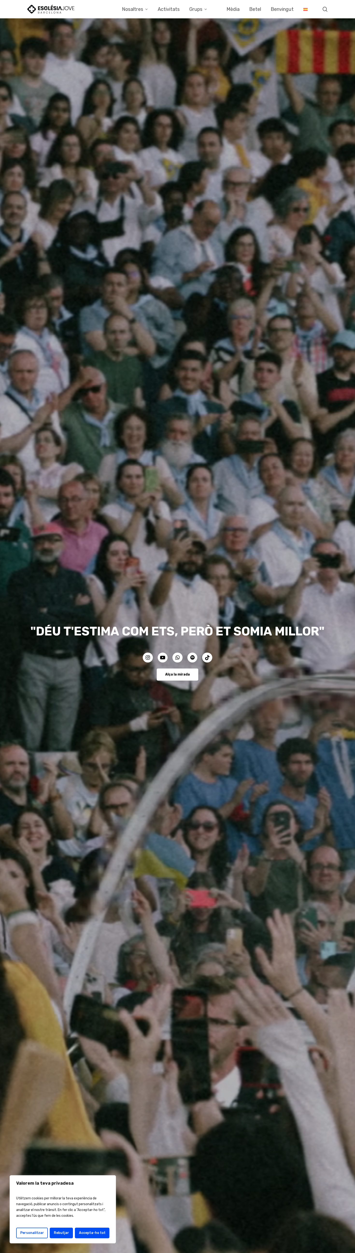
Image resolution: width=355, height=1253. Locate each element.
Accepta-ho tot (92, 1233)
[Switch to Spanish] (305, 9)
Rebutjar (61, 1233)
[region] (63, 1209)
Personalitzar (32, 1233)
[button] (177, 675)
